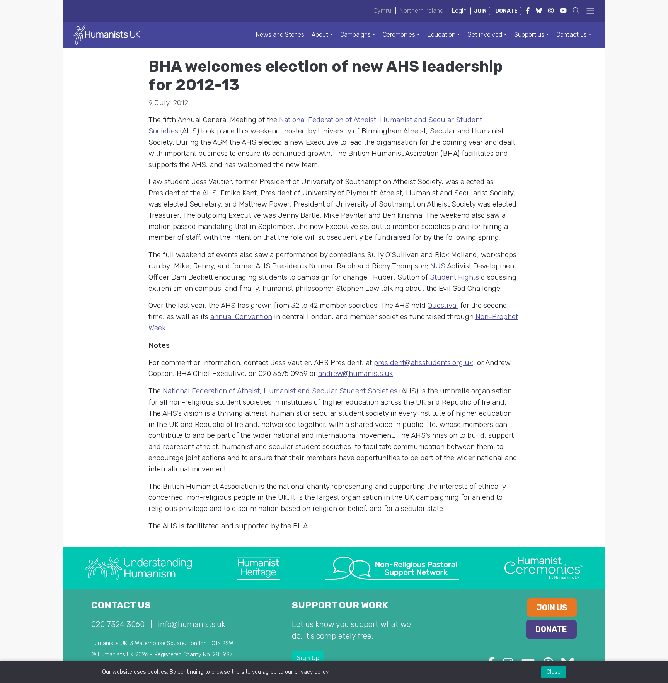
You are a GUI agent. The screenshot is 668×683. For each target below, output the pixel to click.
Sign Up (308, 658)
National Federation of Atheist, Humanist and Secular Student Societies (280, 390)
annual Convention (241, 316)
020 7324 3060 (118, 624)
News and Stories (280, 34)
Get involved (484, 34)
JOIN (480, 11)
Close (554, 672)
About (320, 34)
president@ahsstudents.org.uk (423, 362)
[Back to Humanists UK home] (106, 34)
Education (441, 34)
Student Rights (454, 277)
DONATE (506, 11)
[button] (576, 10)
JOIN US (552, 607)
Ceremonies (399, 34)
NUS (437, 265)
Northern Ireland (421, 10)
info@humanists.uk (191, 624)
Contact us (571, 34)
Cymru (382, 10)
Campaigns (355, 34)
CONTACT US (121, 605)
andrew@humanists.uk (355, 373)
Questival (443, 305)
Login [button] (459, 10)
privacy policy (311, 672)
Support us (529, 34)
